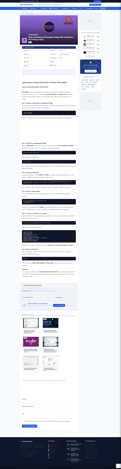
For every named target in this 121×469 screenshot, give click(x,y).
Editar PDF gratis (88, 455)
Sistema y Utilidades (29, 13)
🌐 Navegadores (51, 452)
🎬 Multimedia (51, 448)
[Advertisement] (49, 130)
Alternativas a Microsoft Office (91, 448)
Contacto (94, 467)
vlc (90, 82)
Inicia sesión (58, 297)
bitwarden (84, 89)
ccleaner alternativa (92, 84)
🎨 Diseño (50, 455)
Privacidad (78, 467)
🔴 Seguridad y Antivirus (53, 444)
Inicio (23, 13)
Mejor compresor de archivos (91, 452)
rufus (83, 86)
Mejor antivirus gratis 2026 (90, 444)
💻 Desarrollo (51, 457)
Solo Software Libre (26, 4)
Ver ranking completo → (90, 56)
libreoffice (84, 84)
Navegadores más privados (91, 457)
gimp (87, 82)
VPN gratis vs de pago (89, 446)
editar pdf (97, 79)
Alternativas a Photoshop (90, 450)
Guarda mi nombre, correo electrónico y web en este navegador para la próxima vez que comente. (47, 421)
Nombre (24, 399)
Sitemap (99, 467)
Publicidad (89, 467)
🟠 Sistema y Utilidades (53, 446)
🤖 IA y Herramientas (52, 454)
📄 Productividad (51, 450)
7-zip (83, 82)
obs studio (95, 82)
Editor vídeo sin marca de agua (91, 454)
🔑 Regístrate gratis (26, 290)
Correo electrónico (28, 406)
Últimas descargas (82, 1)
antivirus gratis (85, 79)
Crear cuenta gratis (95, 4)
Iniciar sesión (97, 1)
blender (92, 86)
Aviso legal (83, 467)
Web (23, 413)
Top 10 (88, 1)
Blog (92, 1)
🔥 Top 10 (102, 8)
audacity (87, 86)
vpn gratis (92, 79)
